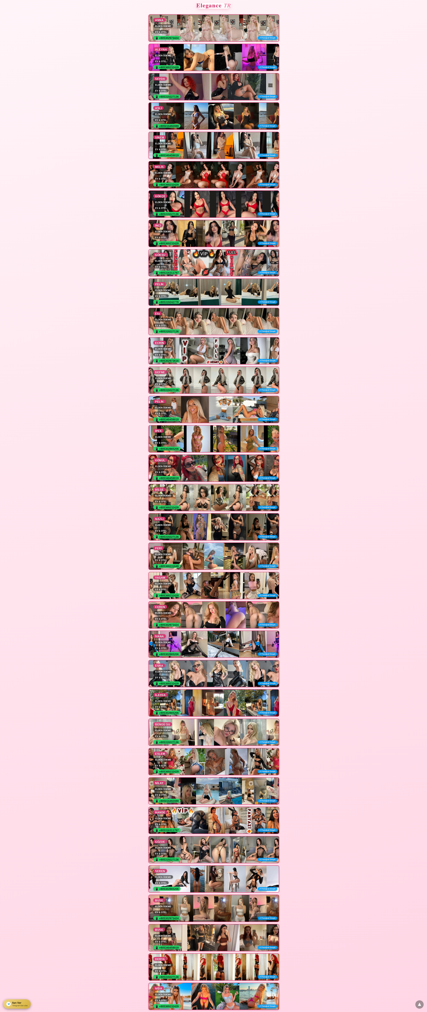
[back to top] (419, 1004)
